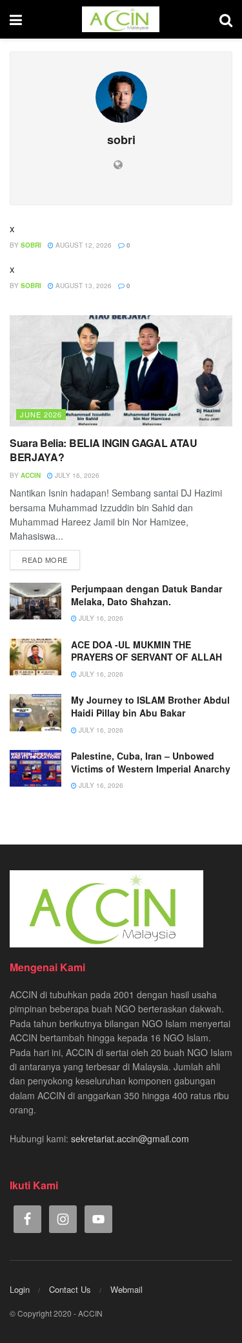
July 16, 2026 (76, 475)
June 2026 (41, 414)
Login (20, 1289)
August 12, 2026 (83, 245)
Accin (31, 475)
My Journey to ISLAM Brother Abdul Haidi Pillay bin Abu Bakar (150, 706)
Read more (45, 559)
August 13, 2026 (83, 285)
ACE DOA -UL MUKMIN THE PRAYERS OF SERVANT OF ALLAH (146, 651)
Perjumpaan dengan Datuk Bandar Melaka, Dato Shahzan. (146, 595)
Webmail (126, 1289)
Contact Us (70, 1289)
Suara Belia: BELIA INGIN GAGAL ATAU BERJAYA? (103, 449)
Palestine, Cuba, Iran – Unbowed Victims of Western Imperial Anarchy (150, 762)
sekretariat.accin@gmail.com (130, 1138)
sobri (31, 245)
